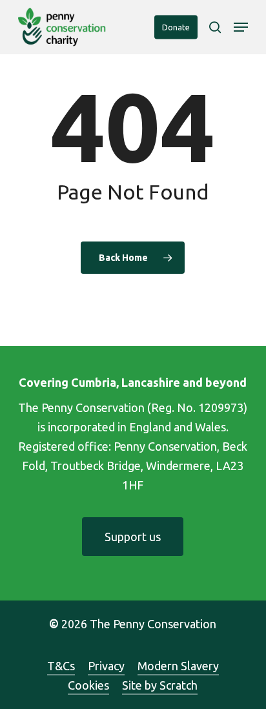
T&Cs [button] (61, 665)
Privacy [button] (106, 665)
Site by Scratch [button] (160, 685)
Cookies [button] (88, 685)
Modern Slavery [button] (178, 665)
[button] (241, 27)
